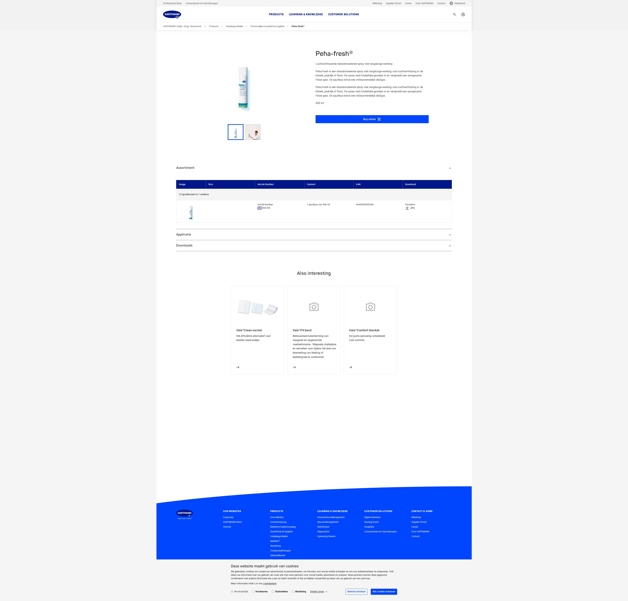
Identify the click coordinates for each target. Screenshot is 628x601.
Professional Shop (172, 3)
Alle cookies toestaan (384, 591)
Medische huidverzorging (283, 526)
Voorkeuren (261, 591)
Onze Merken (277, 517)
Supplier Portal (393, 3)
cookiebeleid (269, 583)
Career (408, 3)
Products (276, 14)
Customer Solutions (343, 14)
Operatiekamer (277, 555)
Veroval (227, 526)
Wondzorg (275, 545)
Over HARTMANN (424, 3)
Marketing (300, 591)
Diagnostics (323, 531)
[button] (244, 84)
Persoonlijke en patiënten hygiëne (267, 26)
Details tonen (317, 591)
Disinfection (323, 526)
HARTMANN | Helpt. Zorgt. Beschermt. (182, 26)
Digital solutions (372, 517)
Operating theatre (326, 536)
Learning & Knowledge (306, 14)
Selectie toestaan (356, 591)
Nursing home (371, 522)
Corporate (228, 517)
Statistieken (281, 591)
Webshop (377, 3)
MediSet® (275, 541)
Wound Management (328, 522)
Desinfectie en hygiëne (281, 531)
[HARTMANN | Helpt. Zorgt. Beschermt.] (172, 14)
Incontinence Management (331, 517)
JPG (412, 208)
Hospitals (369, 526)
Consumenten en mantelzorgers (202, 3)
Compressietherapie (280, 550)
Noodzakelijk (241, 591)
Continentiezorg (278, 522)
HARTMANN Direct (232, 522)
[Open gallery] (191, 211)
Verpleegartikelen (234, 26)
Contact (441, 3)
